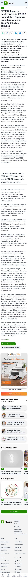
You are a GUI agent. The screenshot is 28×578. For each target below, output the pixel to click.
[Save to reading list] (26, 8)
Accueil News (4, 542)
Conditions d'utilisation (20, 534)
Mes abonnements (5, 547)
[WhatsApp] (3, 33)
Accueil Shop (18, 542)
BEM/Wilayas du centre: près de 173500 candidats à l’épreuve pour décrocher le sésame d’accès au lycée (11, 472)
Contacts (16, 526)
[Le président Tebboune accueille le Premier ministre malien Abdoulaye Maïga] (4, 431)
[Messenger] (20, 33)
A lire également (8, 478)
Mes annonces (18, 550)
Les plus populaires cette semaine (9, 400)
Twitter (19, 566)
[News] (6, 3)
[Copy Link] (24, 33)
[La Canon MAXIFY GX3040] (14, 370)
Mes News (3, 544)
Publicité (16, 524)
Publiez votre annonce (15, 394)
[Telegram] (16, 33)
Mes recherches (19, 544)
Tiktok (19, 572)
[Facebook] (7, 33)
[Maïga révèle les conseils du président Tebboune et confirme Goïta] (4, 423)
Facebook (19, 561)
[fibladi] (2, 521)
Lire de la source (9, 344)
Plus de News (14, 511)
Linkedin (19, 569)
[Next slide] (26, 462)
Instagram (19, 563)
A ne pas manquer (9, 447)
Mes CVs (3, 569)
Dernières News (5, 553)
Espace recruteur (5, 572)
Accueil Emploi (5, 561)
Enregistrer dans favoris (11, 347)
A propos (16, 521)
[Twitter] (11, 33)
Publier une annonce (20, 553)
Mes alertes (4, 550)
